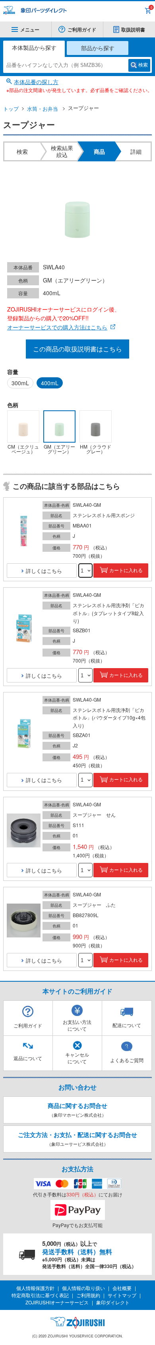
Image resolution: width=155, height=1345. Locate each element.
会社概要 (122, 1287)
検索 (143, 65)
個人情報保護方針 (35, 1287)
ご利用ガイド (82, 29)
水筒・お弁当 (42, 108)
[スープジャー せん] (24, 831)
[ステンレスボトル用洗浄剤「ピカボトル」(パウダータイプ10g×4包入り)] (24, 733)
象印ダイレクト (113, 1302)
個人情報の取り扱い (83, 1287)
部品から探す (97, 48)
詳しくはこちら (44, 570)
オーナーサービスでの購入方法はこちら (57, 327)
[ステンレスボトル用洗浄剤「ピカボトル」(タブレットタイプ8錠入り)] (24, 628)
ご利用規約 (88, 1295)
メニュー (29, 29)
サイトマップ (122, 1295)
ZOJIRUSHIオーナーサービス (57, 1302)
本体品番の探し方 (36, 81)
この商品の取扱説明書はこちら (77, 348)
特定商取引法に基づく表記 (40, 1295)
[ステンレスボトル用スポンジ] (24, 531)
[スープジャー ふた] (24, 921)
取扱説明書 (133, 29)
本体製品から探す (34, 47)
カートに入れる (126, 570)
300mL (20, 383)
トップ (11, 108)
